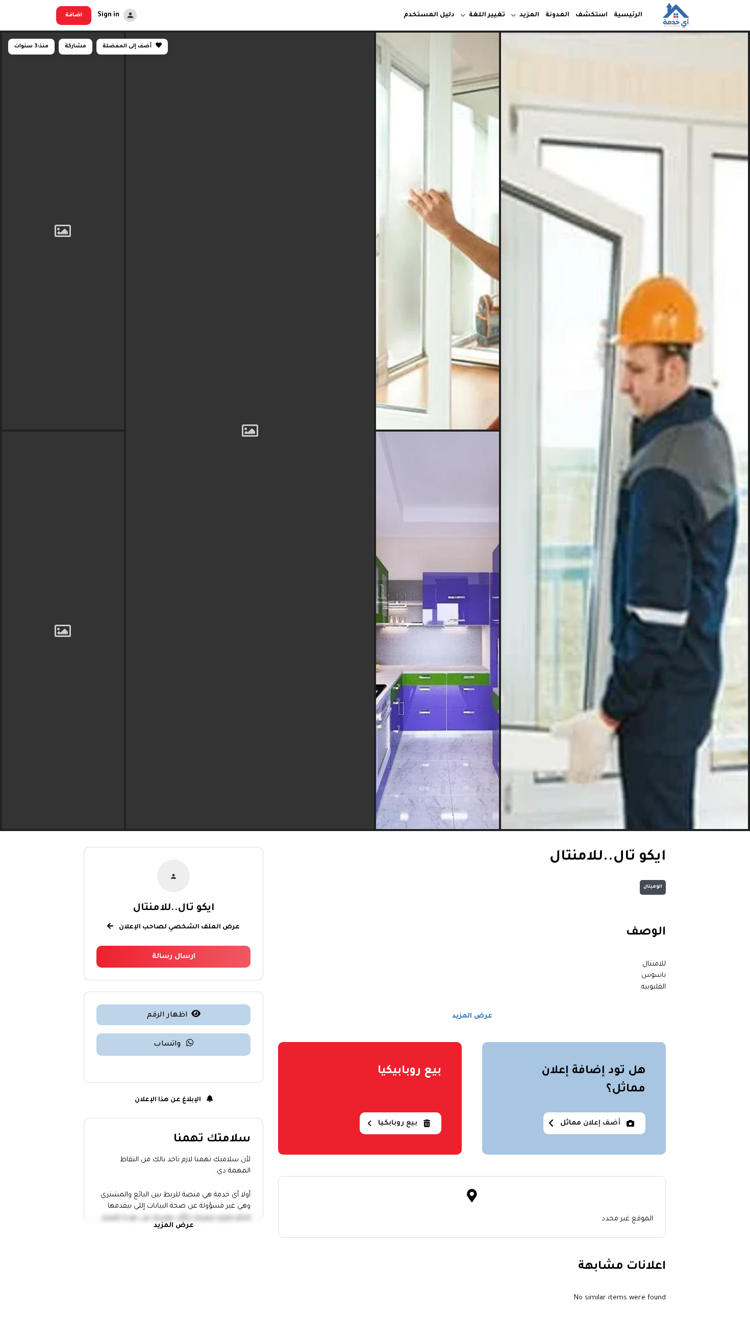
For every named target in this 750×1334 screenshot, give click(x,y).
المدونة (557, 15)
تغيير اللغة (487, 15)
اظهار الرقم (167, 1015)
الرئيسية (628, 15)
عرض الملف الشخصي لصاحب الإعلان (178, 927)
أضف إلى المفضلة (128, 46)
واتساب (168, 1044)
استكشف (592, 15)
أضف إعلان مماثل (590, 1123)
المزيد (529, 15)
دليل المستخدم (429, 15)
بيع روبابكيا (397, 1123)
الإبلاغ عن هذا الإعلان (169, 1100)
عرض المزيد (472, 1017)
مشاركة (75, 46)
